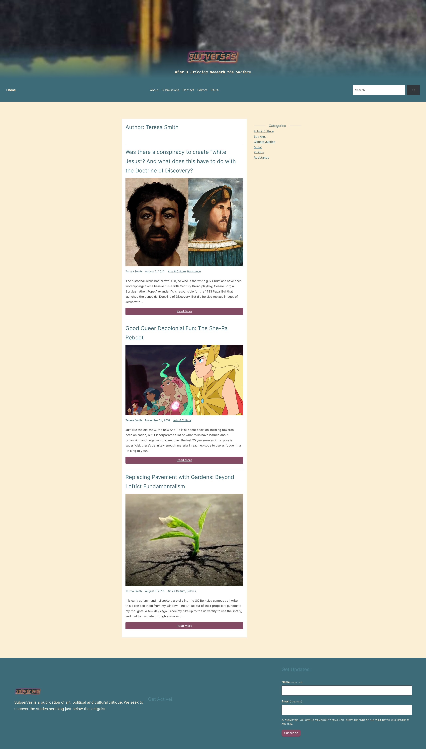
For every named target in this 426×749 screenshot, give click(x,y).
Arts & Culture (177, 271)
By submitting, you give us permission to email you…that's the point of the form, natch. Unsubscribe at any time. (345, 722)
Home (11, 90)
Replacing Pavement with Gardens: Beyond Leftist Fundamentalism (179, 482)
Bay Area (260, 136)
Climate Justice (264, 142)
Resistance (194, 271)
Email (292, 701)
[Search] (413, 90)
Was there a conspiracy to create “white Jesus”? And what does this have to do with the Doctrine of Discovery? (180, 161)
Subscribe (291, 733)
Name (292, 682)
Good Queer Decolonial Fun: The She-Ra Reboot (176, 333)
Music (258, 147)
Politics (191, 591)
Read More (184, 311)
